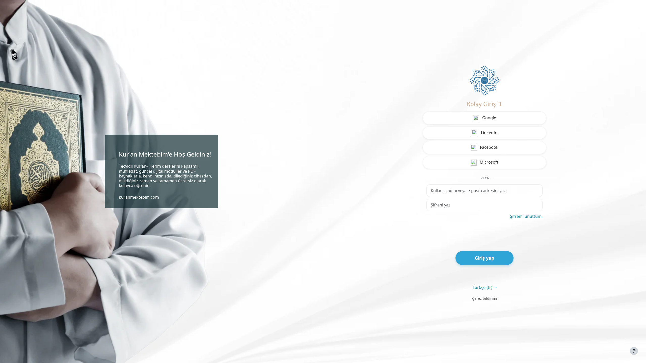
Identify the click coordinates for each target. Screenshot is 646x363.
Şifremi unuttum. (526, 216)
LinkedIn (488, 132)
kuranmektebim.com (139, 197)
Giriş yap (484, 258)
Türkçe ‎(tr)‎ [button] (483, 287)
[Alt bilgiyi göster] (634, 351)
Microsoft (488, 162)
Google (488, 117)
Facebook (488, 147)
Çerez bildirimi (484, 298)
